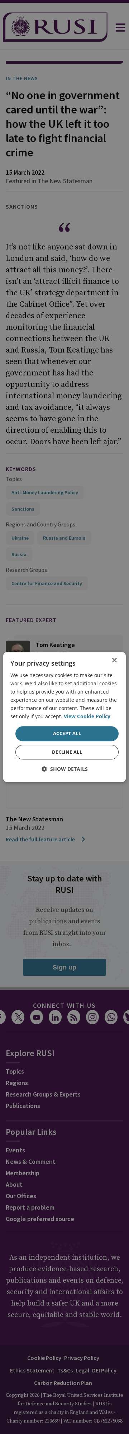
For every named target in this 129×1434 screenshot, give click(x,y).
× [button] (114, 660)
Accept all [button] (67, 733)
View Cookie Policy (87, 716)
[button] (65, 769)
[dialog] (64, 717)
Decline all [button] (67, 752)
